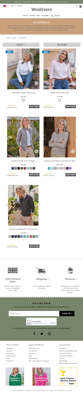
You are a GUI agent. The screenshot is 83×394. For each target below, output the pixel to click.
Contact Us (10, 361)
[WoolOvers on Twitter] (41, 333)
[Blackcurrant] (34, 168)
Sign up (66, 313)
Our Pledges (63, 361)
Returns (9, 351)
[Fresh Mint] (52, 168)
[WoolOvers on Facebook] (34, 333)
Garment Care (11, 356)
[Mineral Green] (25, 236)
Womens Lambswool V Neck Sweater (23, 229)
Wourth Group (34, 348)
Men (38, 15)
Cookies (62, 358)
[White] (60, 100)
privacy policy (65, 328)
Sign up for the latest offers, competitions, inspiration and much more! (41, 2)
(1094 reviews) (12, 247)
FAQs (8, 358)
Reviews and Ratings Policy (68, 351)
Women (32, 15)
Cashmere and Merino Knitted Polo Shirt (60, 161)
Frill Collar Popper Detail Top (23, 93)
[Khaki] (22, 168)
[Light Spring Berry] (31, 236)
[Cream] (58, 168)
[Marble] (55, 168)
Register (19, 6)
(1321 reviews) (49, 175)
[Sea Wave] (28, 236)
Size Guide (10, 353)
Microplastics (33, 358)
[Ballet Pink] (64, 168)
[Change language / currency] (5, 6)
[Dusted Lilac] (61, 168)
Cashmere (45, 15)
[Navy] (12, 168)
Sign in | (13, 6)
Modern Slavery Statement (68, 363)
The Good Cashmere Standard (39, 361)
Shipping (9, 348)
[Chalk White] (23, 100)
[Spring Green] (34, 236)
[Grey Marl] (15, 168)
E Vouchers (63, 348)
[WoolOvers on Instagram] (49, 333)
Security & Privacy (65, 353)
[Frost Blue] (28, 168)
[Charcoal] (19, 236)
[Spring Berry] (25, 168)
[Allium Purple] (70, 168)
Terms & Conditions (66, 356)
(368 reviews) (12, 107)
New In (25, 15)
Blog (30, 356)
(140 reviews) (49, 107)
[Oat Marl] (31, 168)
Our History (33, 351)
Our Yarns (32, 353)
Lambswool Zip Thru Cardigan (23, 161)
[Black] (19, 168)
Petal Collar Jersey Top (60, 93)
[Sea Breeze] (49, 168)
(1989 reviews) (12, 175)
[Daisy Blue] (22, 236)
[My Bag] (80, 6)
